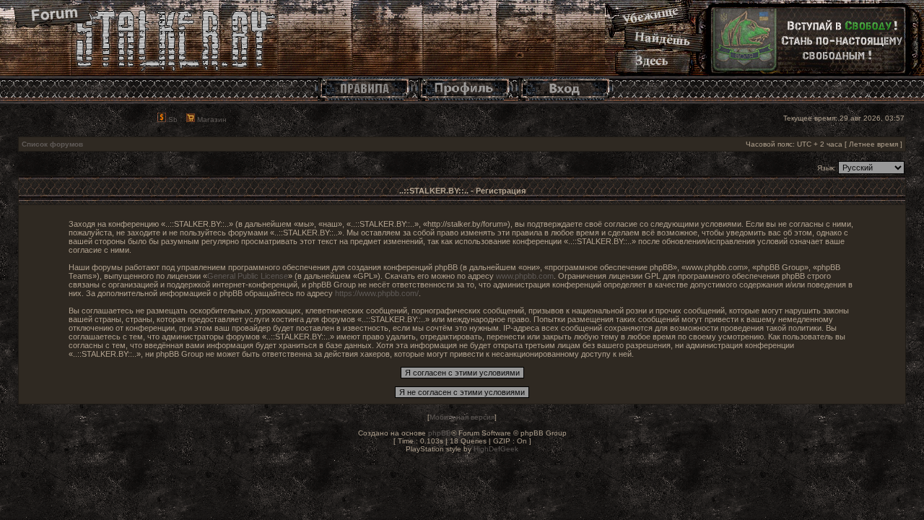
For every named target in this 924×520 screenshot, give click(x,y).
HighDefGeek (496, 449)
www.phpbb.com (525, 276)
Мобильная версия (462, 417)
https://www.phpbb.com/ (377, 293)
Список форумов (52, 144)
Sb (172, 120)
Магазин (211, 120)
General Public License (247, 276)
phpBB (439, 433)
